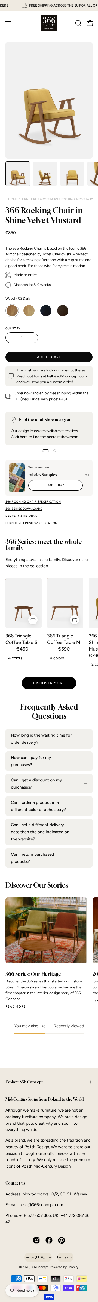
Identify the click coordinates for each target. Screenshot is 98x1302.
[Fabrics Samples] (17, 477)
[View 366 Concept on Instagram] (36, 1240)
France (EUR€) (35, 1257)
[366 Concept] (49, 23)
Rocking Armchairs (77, 199)
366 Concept (39, 1267)
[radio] (12, 310)
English (62, 1257)
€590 (64, 649)
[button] (78, 23)
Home (13, 199)
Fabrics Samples (42, 475)
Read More (15, 1006)
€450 (22, 649)
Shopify (73, 1267)
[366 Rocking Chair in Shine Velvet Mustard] (17, 173)
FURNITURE (29, 199)
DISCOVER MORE (49, 683)
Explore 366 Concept (24, 1082)
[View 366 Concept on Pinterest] (61, 1240)
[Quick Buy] (33, 619)
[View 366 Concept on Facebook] (49, 1240)
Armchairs (49, 199)
